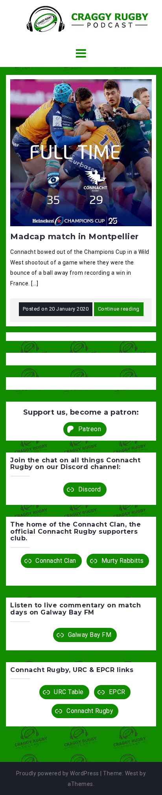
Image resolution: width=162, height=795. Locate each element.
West (131, 773)
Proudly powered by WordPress (57, 773)
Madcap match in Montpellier (74, 236)
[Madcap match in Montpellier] (81, 152)
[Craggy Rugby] (81, 18)
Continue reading (119, 309)
